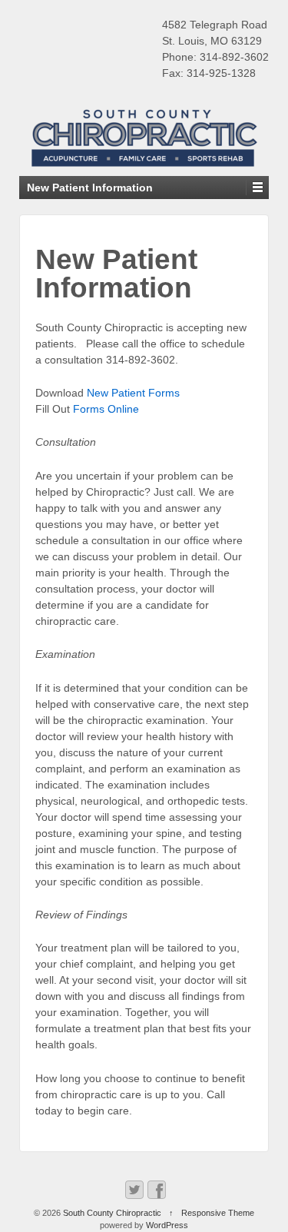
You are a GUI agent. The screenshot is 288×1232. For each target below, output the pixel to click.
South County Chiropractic (112, 1212)
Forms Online (106, 409)
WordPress (167, 1225)
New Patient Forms (133, 393)
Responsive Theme (217, 1212)
